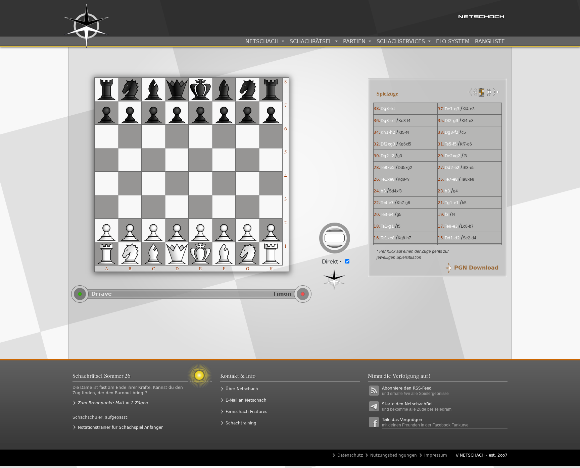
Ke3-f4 (404, 120)
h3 (447, 191)
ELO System (453, 41)
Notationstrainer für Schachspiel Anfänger (120, 427)
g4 (455, 191)
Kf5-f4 (403, 132)
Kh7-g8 (403, 202)
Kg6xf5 (404, 144)
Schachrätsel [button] (312, 41)
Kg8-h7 (404, 238)
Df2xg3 (388, 144)
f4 (453, 214)
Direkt (332, 261)
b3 (383, 191)
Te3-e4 (387, 214)
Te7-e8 (451, 179)
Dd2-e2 (452, 167)
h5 (464, 202)
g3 (399, 156)
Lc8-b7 (467, 226)
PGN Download (476, 268)
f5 (398, 226)
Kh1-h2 (388, 132)
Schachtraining (241, 423)
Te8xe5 (388, 167)
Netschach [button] (262, 41)
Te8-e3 (451, 226)
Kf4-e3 (469, 109)
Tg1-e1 (452, 202)
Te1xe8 (388, 179)
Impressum (435, 455)
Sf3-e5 (469, 167)
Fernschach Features (246, 411)
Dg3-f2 (451, 132)
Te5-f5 (451, 144)
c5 (464, 132)
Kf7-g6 (466, 144)
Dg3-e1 (388, 108)
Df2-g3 (451, 120)
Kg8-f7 (404, 179)
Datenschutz (350, 455)
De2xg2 (453, 156)
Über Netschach (242, 389)
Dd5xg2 (405, 167)
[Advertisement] (216, 330)
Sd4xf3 (395, 191)
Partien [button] (355, 41)
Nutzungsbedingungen (393, 455)
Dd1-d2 (452, 238)
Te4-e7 (387, 202)
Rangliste (490, 41)
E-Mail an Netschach (246, 400)
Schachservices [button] (402, 41)
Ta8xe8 (467, 179)
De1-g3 (452, 109)
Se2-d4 (469, 238)
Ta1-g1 (387, 226)
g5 (399, 214)
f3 (465, 156)
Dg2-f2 (387, 156)
